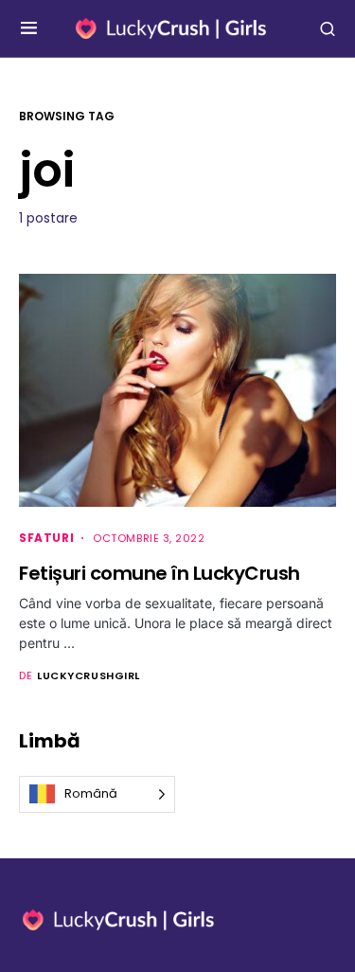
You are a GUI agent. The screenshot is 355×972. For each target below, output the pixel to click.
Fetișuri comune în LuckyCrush (159, 573)
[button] (29, 28)
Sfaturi (46, 538)
